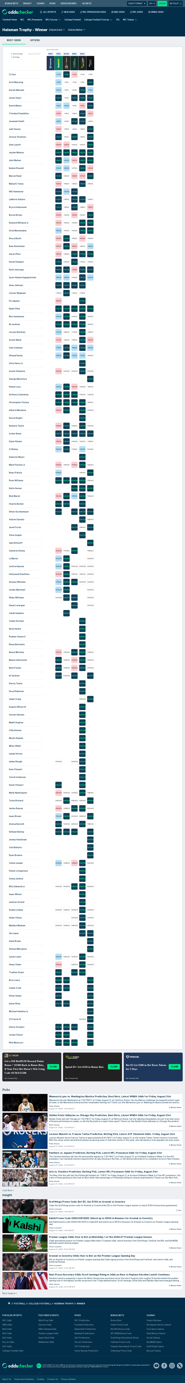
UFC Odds (7, 1346)
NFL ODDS (138, 12)
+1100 (66, 90)
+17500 (66, 449)
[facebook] (164, 1366)
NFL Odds (7, 1320)
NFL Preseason (35, 20)
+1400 (74, 121)
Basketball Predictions (85, 1329)
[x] (180, 1366)
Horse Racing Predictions (86, 1351)
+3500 (58, 184)
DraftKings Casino (155, 1346)
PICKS (52, 3)
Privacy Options (68, 1379)
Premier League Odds (48, 1333)
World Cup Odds (45, 1320)
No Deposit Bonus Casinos (159, 1325)
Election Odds (44, 1325)
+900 (66, 113)
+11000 (82, 363)
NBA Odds (7, 1325)
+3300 (74, 184)
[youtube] (156, 1366)
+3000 (58, 176)
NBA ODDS (119, 12)
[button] (176, 3)
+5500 (90, 215)
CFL (118, 20)
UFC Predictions (82, 1346)
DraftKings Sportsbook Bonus (125, 1338)
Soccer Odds (8, 1342)
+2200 (90, 145)
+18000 (82, 457)
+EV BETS (86, 3)
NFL (22, 20)
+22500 (66, 558)
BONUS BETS (11, 3)
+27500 (74, 793)
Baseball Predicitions (84, 1333)
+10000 (58, 309)
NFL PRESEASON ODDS (94, 12)
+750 (66, 74)
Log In (162, 3)
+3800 (82, 184)
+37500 (74, 957)
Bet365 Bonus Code (120, 1329)
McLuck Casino (154, 1351)
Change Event (55, 29)
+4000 (58, 191)
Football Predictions (84, 1325)
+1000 (58, 90)
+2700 (74, 168)
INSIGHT (27, 3)
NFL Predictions (82, 1320)
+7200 (82, 262)
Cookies (40, 1379)
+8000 (58, 270)
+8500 (74, 348)
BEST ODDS (14, 40)
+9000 (58, 316)
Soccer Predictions (83, 1342)
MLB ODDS (69, 12)
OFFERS (35, 40)
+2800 (82, 168)
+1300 (82, 113)
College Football (72, 20)
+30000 (82, 683)
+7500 (58, 262)
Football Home (10, 20)
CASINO (41, 3)
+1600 (66, 137)
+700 (58, 74)
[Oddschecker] (17, 1366)
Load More (7, 1190)
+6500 (82, 230)
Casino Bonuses (154, 1320)
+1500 (90, 129)
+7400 (82, 293)
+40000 (82, 894)
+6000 (74, 230)
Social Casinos (153, 1338)
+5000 (58, 215)
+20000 (58, 480)
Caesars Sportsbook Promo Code (126, 1346)
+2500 (58, 152)
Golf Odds (7, 1338)
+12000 (82, 371)
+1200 (58, 98)
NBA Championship (47, 1329)
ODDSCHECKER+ (68, 3)
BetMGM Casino (154, 1342)
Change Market (75, 29)
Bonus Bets (116, 1320)
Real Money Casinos (156, 1333)
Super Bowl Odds (46, 1338)
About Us (6, 1379)
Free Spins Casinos (155, 1329)
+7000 (74, 254)
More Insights (8, 1293)
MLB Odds (7, 1329)
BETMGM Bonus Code (121, 1333)
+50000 (58, 972)
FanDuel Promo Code (120, 1342)
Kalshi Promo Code (119, 1325)
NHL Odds (7, 1333)
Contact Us (52, 1379)
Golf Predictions (82, 1338)
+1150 (82, 90)
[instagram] (172, 1366)
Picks (6, 1090)
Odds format (136, 3)
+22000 (74, 551)
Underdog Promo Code (121, 1351)
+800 (90, 82)
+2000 (58, 137)
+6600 (66, 238)
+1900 (82, 137)
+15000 (66, 410)
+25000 (66, 613)
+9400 (82, 301)
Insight (7, 1195)
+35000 (82, 871)
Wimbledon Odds (46, 1342)
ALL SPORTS (49, 12)
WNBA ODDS (157, 12)
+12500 (66, 387)
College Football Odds (12, 1351)
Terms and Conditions (24, 1379)
